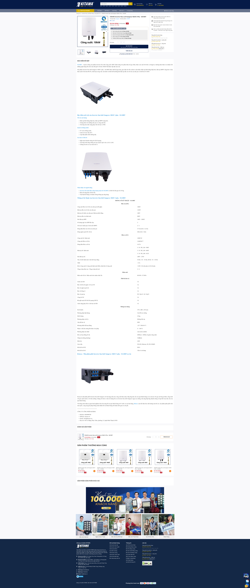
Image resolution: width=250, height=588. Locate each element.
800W (122, 6)
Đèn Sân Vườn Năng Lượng (132, 550)
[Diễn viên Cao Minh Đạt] (117, 524)
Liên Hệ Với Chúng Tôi (130, 562)
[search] (130, 3)
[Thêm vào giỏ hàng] (94, 471)
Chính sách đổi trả (113, 548)
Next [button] (106, 31)
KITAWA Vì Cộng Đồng (130, 558)
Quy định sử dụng (113, 550)
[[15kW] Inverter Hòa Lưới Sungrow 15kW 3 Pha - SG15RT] (163, 457)
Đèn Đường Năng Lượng (131, 546)
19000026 (85, 571)
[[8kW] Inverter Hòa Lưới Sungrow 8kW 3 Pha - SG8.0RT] (144, 457)
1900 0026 (156, 48)
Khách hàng (166, 536)
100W (104, 6)
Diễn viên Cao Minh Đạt (116, 536)
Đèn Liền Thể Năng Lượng (131, 552)
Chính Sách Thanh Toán (115, 554)
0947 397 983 (156, 45)
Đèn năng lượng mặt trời (115, 558)
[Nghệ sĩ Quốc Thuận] (100, 524)
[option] (92, 31)
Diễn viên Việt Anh (83, 537)
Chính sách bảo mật (114, 545)
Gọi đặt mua (123, 53)
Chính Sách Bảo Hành (114, 556)
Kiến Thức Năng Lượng (131, 556)
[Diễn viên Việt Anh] (84, 524)
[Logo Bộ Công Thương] (79, 576)
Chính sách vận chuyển (114, 546)
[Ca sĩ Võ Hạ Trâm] (150, 524)
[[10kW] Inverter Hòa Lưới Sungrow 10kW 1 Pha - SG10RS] (106, 457)
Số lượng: (112, 42)
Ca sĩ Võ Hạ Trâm (150, 536)
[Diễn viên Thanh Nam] (133, 524)
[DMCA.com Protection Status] (147, 563)
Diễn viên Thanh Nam (133, 536)
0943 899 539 (156, 41)
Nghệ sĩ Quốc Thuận (100, 536)
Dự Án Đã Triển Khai (130, 554)
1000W (125, 6)
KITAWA (95, 582)
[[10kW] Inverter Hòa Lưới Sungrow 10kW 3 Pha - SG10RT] (92, 31)
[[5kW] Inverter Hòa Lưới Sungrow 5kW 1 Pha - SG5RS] (87, 457)
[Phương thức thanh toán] (148, 583)
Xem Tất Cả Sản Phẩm (130, 545)
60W (101, 6)
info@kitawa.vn (84, 573)
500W (116, 6)
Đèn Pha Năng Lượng (130, 548)
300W (110, 6)
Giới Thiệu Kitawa (129, 560)
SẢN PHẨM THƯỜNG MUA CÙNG (92, 445)
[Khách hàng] (166, 524)
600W (119, 6)
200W (107, 6)
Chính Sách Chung (113, 552)
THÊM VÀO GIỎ (129, 50)
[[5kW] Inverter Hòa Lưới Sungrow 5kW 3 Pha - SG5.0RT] (125, 457)
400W (113, 6)
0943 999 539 (129, 53)
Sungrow (118, 18)
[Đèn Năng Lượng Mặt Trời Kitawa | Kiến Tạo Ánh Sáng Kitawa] (85, 4)
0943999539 (140, 5)
